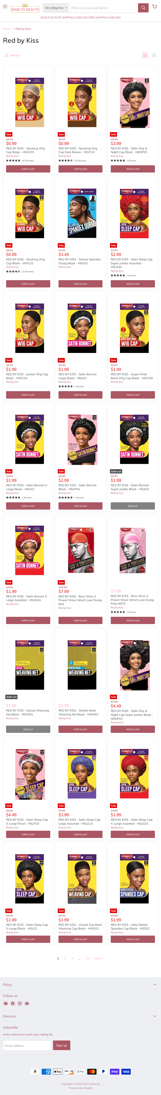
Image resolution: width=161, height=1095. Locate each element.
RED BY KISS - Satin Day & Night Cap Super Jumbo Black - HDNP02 (132, 714)
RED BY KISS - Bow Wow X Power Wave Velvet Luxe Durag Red (80, 600)
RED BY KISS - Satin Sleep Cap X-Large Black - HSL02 (27, 927)
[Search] (143, 7)
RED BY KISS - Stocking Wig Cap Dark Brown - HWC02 (78, 150)
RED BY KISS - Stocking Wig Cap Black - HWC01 (25, 261)
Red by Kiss (12, 155)
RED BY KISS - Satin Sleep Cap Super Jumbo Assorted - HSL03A (132, 263)
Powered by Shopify (80, 1088)
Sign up (61, 1045)
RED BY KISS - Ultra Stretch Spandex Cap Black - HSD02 (130, 927)
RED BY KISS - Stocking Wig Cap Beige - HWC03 (25, 150)
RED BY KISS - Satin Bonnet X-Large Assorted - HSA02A (27, 598)
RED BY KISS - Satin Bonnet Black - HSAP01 (77, 487)
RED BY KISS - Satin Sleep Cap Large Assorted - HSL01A (79, 821)
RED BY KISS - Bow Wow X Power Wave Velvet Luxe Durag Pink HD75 (132, 599)
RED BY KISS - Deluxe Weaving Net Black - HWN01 (27, 712)
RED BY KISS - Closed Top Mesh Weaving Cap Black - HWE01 (80, 927)
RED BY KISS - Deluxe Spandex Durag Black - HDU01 (80, 261)
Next (98, 958)
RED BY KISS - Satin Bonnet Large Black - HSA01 (77, 376)
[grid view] (145, 55)
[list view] (153, 55)
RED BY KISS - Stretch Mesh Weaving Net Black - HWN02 (79, 712)
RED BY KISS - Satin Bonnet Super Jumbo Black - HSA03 (130, 487)
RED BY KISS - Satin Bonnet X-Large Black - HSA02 (27, 487)
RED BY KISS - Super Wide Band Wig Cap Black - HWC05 (132, 376)
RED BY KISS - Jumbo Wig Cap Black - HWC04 (27, 376)
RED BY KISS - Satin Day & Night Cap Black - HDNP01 (129, 150)
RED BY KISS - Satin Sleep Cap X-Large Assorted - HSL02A (132, 821)
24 (87, 958)
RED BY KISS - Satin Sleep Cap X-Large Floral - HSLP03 (27, 821)
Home (7, 28)
